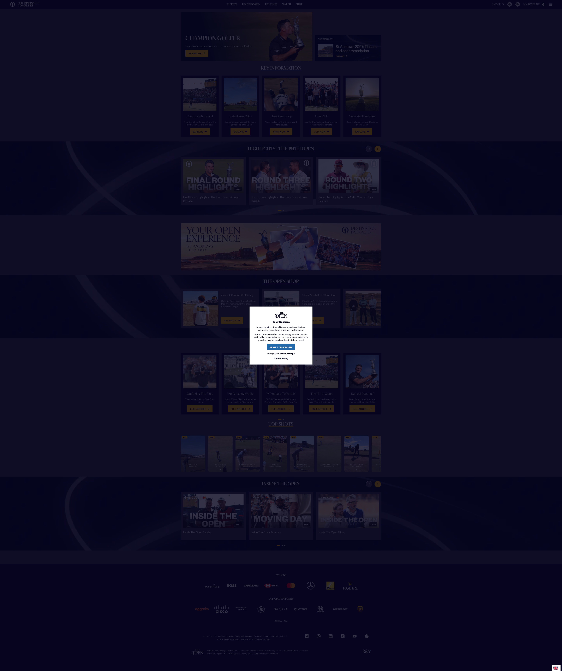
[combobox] (556, 668)
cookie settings (287, 353)
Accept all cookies (281, 346)
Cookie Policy (281, 358)
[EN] (556, 668)
